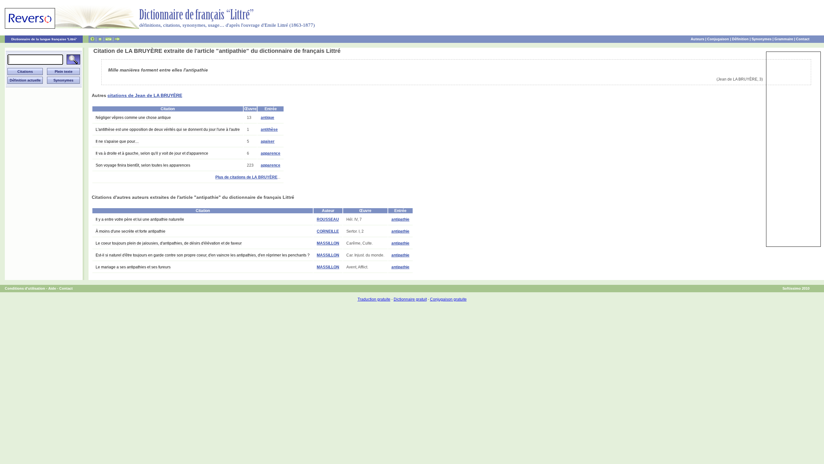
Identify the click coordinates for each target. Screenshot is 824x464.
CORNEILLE (328, 231)
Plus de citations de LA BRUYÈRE (246, 177)
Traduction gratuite (374, 299)
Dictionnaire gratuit (410, 299)
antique (267, 117)
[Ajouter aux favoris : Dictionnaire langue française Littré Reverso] (100, 39)
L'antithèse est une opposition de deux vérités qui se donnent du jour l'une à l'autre (168, 129)
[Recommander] (117, 39)
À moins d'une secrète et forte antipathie (130, 231)
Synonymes (762, 39)
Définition (740, 39)
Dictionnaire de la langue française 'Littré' (44, 39)
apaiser (268, 141)
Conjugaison (718, 39)
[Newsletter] (108, 39)
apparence (270, 153)
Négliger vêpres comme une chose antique (133, 117)
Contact (803, 39)
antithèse (269, 129)
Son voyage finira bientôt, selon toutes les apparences (143, 165)
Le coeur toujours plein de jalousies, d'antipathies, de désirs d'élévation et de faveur (169, 243)
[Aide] (92, 39)
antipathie (400, 219)
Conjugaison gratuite (448, 299)
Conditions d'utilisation (25, 288)
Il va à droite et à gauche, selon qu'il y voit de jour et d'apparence (152, 153)
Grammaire (783, 39)
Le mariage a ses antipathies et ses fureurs (133, 267)
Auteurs (697, 39)
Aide (52, 288)
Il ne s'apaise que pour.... (117, 141)
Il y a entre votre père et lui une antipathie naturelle (140, 219)
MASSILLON (328, 243)
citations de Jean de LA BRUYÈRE (145, 95)
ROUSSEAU (328, 219)
